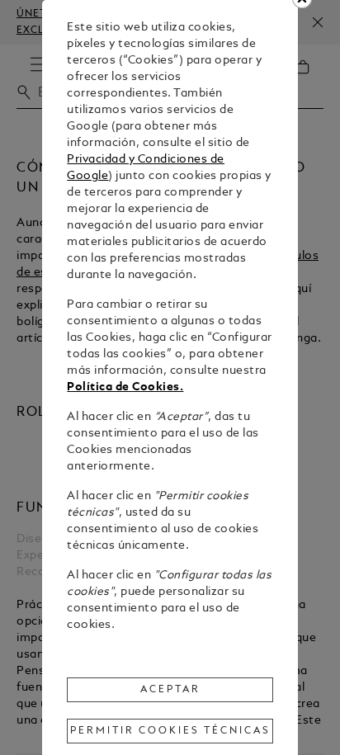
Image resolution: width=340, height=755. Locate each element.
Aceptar (170, 690)
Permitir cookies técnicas (170, 731)
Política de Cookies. (125, 387)
